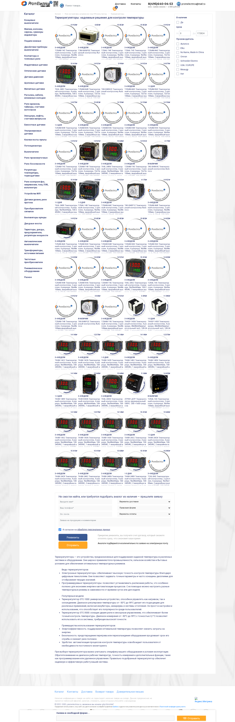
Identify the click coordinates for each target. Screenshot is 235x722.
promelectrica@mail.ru (193, 4)
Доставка (120, 4)
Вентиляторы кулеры (35, 217)
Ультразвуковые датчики (32, 132)
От (177, 33)
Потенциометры (33, 146)
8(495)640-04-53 (160, 4)
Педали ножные (32, 41)
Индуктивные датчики (35, 65)
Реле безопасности (34, 164)
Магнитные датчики (34, 89)
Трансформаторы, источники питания (34, 252)
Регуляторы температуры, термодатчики (31, 173)
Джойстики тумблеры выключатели (35, 48)
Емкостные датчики (34, 125)
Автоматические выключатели (33, 243)
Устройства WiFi (32, 193)
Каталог (29, 13)
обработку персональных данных (93, 529)
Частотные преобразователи (33, 260)
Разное (28, 277)
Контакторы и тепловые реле (32, 57)
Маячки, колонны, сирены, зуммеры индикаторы (33, 32)
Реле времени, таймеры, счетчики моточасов (34, 107)
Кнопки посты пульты (35, 140)
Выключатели (31, 152)
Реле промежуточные (36, 158)
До (194, 33)
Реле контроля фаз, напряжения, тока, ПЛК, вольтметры (36, 185)
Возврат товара (104, 691)
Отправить (73, 545)
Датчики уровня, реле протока (35, 201)
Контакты (136, 4)
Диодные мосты (33, 223)
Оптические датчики (35, 71)
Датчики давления (33, 77)
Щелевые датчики (34, 83)
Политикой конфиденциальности (172, 707)
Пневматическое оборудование (33, 269)
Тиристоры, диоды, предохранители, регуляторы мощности (36, 232)
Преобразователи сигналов (33, 210)
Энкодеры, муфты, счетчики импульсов (35, 117)
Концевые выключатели (31, 21)
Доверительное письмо (130, 691)
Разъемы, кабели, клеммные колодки (34, 96)
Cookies (115, 707)
